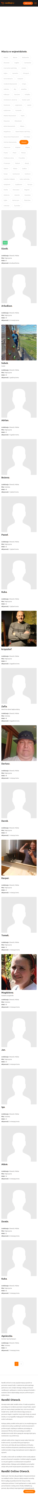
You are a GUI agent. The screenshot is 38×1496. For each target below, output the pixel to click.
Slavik (4, 248)
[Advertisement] (19, 26)
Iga (3, 1107)
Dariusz (5, 763)
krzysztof (6, 649)
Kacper (5, 878)
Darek (4, 821)
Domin (4, 1221)
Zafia (4, 706)
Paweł (4, 535)
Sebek (4, 363)
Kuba (4, 592)
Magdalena (7, 992)
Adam (4, 1164)
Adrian (4, 420)
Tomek (5, 935)
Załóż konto (28, 3)
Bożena (5, 477)
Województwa (29, 1491)
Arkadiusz (6, 306)
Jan (3, 1050)
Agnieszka (6, 1336)
